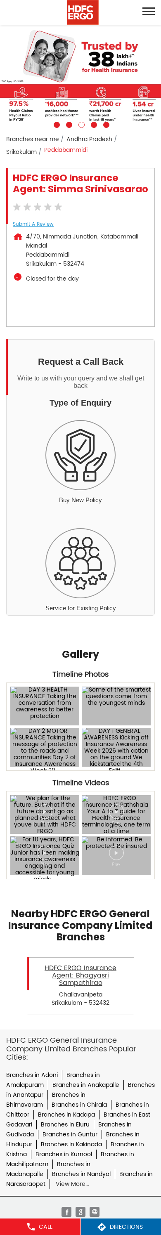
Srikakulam (21, 152)
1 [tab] (56, 124)
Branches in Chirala (79, 1105)
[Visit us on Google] (80, 1212)
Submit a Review (33, 224)
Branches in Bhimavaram (45, 1100)
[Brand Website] (94, 1212)
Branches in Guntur (70, 1134)
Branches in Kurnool (64, 1154)
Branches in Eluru (65, 1124)
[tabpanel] (80, 76)
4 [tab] (93, 124)
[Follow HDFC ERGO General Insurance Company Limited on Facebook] (66, 1212)
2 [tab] (68, 124)
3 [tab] (80, 124)
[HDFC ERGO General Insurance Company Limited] (83, 12)
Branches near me (32, 139)
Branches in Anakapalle (85, 1085)
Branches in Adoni (32, 1075)
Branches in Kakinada (71, 1144)
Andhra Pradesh (89, 139)
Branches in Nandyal (81, 1174)
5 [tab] (105, 124)
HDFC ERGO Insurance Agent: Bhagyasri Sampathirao (80, 976)
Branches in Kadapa (66, 1114)
